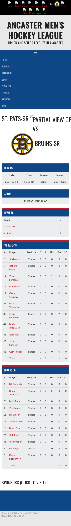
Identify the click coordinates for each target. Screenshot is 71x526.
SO (66, 252)
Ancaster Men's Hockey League (35, 30)
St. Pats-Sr (9, 226)
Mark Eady (14, 401)
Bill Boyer (14, 448)
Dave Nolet (15, 286)
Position (32, 252)
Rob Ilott (14, 434)
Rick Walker (15, 441)
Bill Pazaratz (15, 384)
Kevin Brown (16, 421)
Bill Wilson (14, 414)
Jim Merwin (15, 259)
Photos (5, 92)
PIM (52, 252)
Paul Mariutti (16, 407)
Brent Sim (14, 428)
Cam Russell (15, 351)
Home (4, 60)
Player (13, 252)
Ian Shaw (14, 334)
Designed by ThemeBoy (12, 516)
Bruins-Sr (8, 233)
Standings (7, 73)
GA (59, 252)
